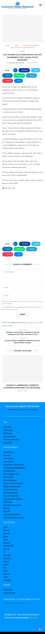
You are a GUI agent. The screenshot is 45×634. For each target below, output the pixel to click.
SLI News (6, 511)
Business (6, 530)
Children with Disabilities (12, 486)
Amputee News (8, 461)
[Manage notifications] (40, 629)
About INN (7, 427)
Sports (5, 577)
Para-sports (5, 569)
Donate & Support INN (11, 439)
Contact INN (7, 442)
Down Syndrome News (11, 496)
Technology (7, 558)
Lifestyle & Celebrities (7, 552)
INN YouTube (8, 430)
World (16, 45)
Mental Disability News (11, 474)
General (6, 561)
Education (6, 533)
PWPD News (7, 502)
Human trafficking (9, 480)
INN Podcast (7, 433)
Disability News (8, 452)
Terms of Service (9, 593)
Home (7, 45)
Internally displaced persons (13, 483)
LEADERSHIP (8, 546)
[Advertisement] (22, 215)
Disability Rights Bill (10, 492)
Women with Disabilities (11, 514)
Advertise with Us (9, 436)
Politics (5, 564)
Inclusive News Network (16, 63)
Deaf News (7, 455)
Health (5, 536)
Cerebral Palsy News (10, 489)
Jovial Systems (33, 617)
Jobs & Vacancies (6, 541)
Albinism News (8, 458)
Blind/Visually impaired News (13, 464)
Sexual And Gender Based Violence (12, 506)
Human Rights (8, 477)
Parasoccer (7, 574)
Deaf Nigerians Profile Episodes (14, 468)
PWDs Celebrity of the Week (13, 517)
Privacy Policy (8, 589)
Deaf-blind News (9, 471)
